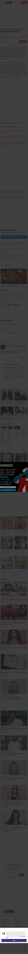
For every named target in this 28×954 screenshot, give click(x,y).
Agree (14, 940)
